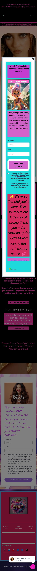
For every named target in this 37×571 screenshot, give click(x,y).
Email (9, 150)
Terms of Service (22, 260)
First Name (10, 140)
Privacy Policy (13, 260)
